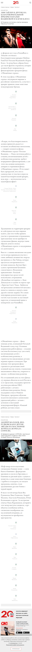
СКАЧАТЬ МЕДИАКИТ (22, 611)
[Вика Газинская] (16, 554)
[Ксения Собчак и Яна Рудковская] (16, 523)
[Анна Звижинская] (16, 596)
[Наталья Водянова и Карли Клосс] (16, 92)
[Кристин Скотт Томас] (16, 208)
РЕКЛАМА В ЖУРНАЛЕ (22, 615)
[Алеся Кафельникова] (16, 534)
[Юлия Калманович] (16, 585)
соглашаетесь (13, 643)
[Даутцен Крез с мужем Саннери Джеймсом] (16, 104)
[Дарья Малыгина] (16, 544)
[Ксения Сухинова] (16, 565)
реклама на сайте (21, 613)
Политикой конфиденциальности (15, 645)
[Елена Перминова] (16, 197)
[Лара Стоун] (16, 219)
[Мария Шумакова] (16, 575)
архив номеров (19, 627)
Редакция (19, 617)
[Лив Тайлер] (16, 126)
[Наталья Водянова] (16, 115)
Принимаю (16, 649)
